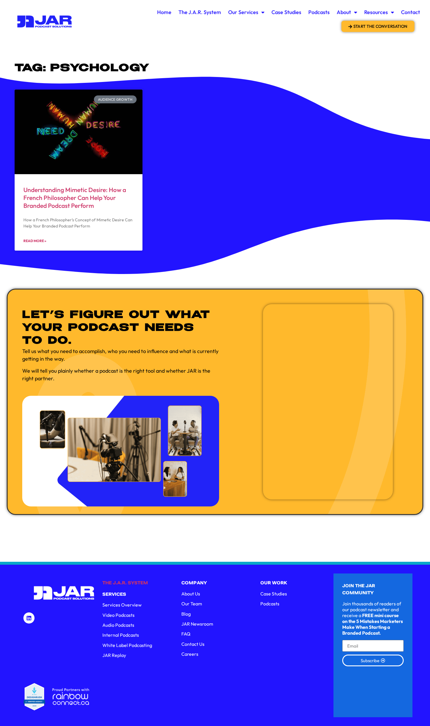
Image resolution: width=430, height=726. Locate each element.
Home (164, 12)
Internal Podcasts (120, 635)
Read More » (34, 241)
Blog (186, 614)
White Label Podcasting (127, 645)
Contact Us (192, 644)
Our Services (243, 12)
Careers (189, 654)
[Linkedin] (29, 618)
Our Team (191, 604)
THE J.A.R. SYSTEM (125, 582)
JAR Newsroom (197, 624)
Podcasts (319, 12)
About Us (190, 594)
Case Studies (286, 12)
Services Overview (122, 605)
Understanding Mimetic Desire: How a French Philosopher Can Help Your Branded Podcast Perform (74, 198)
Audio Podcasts (118, 625)
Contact (410, 12)
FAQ (185, 634)
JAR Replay (114, 655)
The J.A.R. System (199, 12)
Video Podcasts (118, 615)
